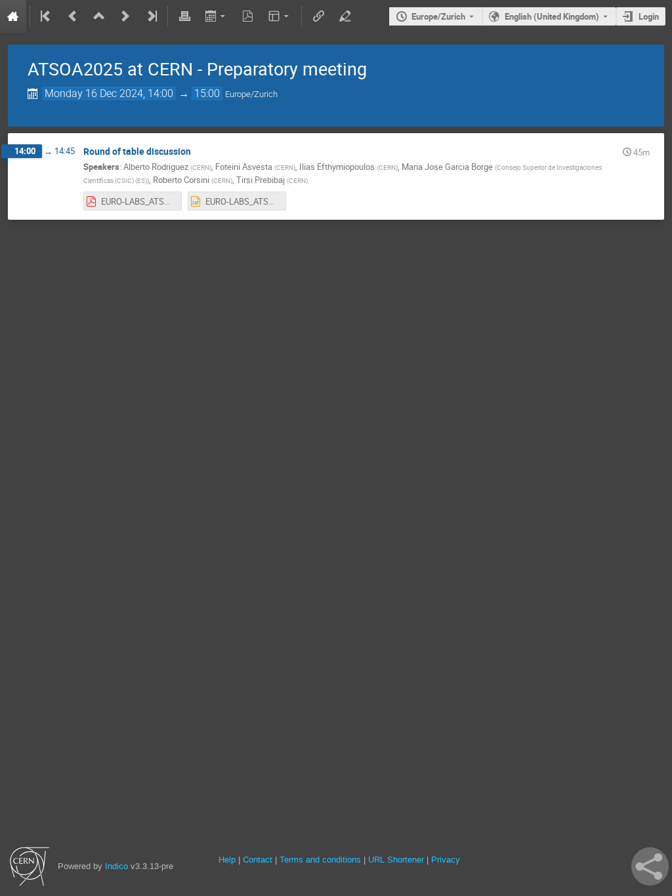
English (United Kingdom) (552, 16)
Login (649, 16)
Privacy (445, 859)
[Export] (216, 16)
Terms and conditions (320, 859)
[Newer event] (125, 16)
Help (227, 859)
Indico (116, 866)
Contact (257, 859)
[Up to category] (99, 16)
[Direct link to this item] (200, 152)
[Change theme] (280, 16)
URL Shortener (396, 859)
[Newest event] (151, 16)
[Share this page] (650, 866)
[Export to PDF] (248, 16)
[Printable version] (184, 16)
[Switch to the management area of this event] (344, 16)
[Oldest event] (46, 16)
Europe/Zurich (438, 16)
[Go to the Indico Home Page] (13, 16)
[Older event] (73, 16)
